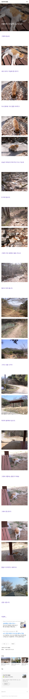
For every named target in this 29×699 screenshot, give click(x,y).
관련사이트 (3, 691)
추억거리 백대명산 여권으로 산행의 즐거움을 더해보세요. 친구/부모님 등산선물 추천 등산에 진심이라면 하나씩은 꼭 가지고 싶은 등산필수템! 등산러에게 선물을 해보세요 (10, 625)
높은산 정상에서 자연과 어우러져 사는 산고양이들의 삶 (12, 680)
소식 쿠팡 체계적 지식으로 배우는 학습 (13, 633)
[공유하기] (6, 644)
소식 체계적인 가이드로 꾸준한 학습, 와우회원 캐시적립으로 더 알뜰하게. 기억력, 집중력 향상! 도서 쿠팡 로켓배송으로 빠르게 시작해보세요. (14, 635)
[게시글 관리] (8, 644)
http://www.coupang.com (9, 631)
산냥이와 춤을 (4, 1)
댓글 (2, 669)
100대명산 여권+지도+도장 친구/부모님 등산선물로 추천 (10, 623)
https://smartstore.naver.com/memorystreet (13, 621)
